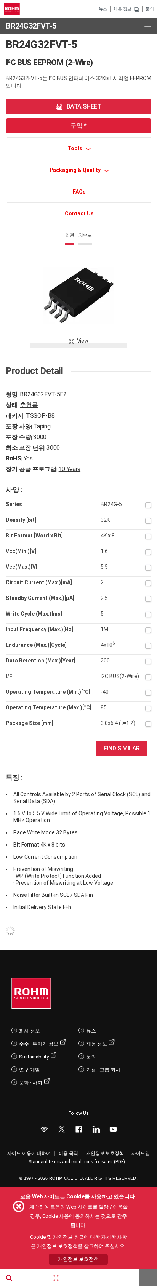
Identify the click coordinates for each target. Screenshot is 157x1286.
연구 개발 (29, 1070)
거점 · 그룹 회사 (103, 1070)
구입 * (78, 125)
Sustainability (34, 1057)
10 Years (69, 469)
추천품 (29, 405)
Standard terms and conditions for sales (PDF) (77, 1161)
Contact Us (79, 213)
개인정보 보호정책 (105, 1153)
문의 (150, 8)
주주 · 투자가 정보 (38, 1044)
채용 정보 (122, 8)
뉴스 (103, 8)
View (82, 341)
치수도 (85, 235)
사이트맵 (140, 1153)
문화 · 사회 (30, 1083)
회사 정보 (29, 1031)
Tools (75, 148)
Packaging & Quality (76, 170)
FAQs (79, 192)
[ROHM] (13, 9)
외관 (69, 235)
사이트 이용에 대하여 (29, 1153)
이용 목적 (68, 1153)
